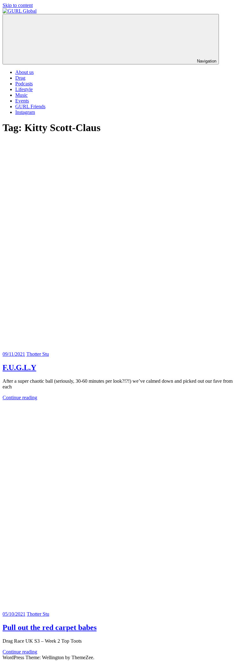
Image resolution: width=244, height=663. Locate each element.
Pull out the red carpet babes (50, 627)
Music (21, 95)
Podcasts (24, 83)
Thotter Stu (37, 354)
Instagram (25, 112)
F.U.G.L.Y (19, 367)
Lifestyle (24, 89)
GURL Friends (30, 106)
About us (24, 72)
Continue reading (20, 397)
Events (22, 100)
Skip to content (18, 5)
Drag (20, 78)
